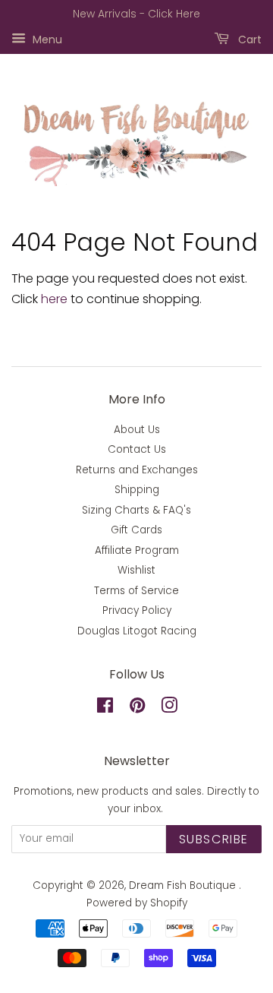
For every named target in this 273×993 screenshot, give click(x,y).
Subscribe (214, 839)
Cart (248, 38)
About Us (137, 429)
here (54, 299)
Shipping (137, 489)
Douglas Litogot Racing (136, 631)
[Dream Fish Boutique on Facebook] (105, 708)
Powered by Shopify (136, 903)
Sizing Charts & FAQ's (136, 510)
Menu (46, 38)
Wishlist (136, 570)
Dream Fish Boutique (184, 885)
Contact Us (137, 449)
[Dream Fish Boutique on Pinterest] (137, 708)
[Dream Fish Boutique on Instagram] (169, 708)
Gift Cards (136, 530)
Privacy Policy (136, 610)
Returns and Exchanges (137, 470)
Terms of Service (136, 590)
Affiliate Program (137, 550)
